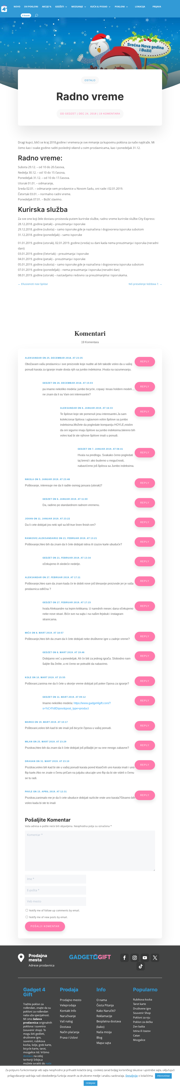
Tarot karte (139, 1004)
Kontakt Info (68, 1011)
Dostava (65, 1027)
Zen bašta (139, 1026)
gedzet (70, 113)
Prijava (157, 6)
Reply (144, 361)
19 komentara (109, 113)
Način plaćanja (69, 1032)
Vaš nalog (66, 1021)
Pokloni (120, 6)
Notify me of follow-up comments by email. (54, 910)
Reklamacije (104, 1016)
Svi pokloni (31, 6)
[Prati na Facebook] (124, 958)
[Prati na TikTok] (140, 966)
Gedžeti (59, 6)
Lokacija (140, 6)
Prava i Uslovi (69, 1037)
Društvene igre (142, 1008)
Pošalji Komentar (45, 926)
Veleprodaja (68, 1005)
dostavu (28, 1056)
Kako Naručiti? (106, 1011)
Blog (99, 1037)
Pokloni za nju (141, 1017)
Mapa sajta (104, 1043)
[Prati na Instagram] (134, 958)
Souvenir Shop (142, 1013)
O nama (102, 1000)
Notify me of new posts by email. (48, 917)
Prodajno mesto (70, 1000)
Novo (17, 6)
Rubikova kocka (142, 999)
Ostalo (90, 80)
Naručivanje (68, 1016)
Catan (136, 1035)
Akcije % (46, 6)
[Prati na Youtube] (145, 958)
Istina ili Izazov (142, 1031)
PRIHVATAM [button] (163, 1075)
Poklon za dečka (143, 1022)
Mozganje (77, 6)
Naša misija (104, 1032)
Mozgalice (139, 1040)
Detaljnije (132, 1075)
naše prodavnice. (37, 1065)
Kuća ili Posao (98, 6)
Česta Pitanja (105, 1005)
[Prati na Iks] (155, 958)
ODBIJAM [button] (90, 1083)
